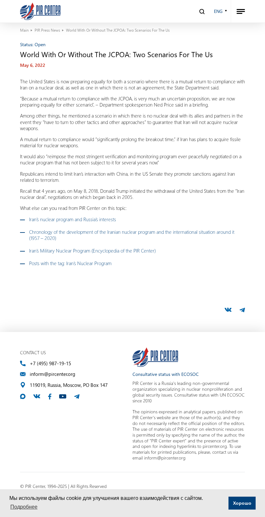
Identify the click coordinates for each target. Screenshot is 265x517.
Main (24, 30)
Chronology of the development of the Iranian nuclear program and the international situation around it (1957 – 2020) (131, 235)
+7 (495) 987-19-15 (50, 363)
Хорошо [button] (242, 503)
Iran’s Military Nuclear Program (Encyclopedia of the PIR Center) (92, 250)
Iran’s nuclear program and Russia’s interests (72, 219)
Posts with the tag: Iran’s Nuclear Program (70, 263)
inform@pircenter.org (52, 374)
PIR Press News (47, 30)
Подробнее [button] (23, 507)
